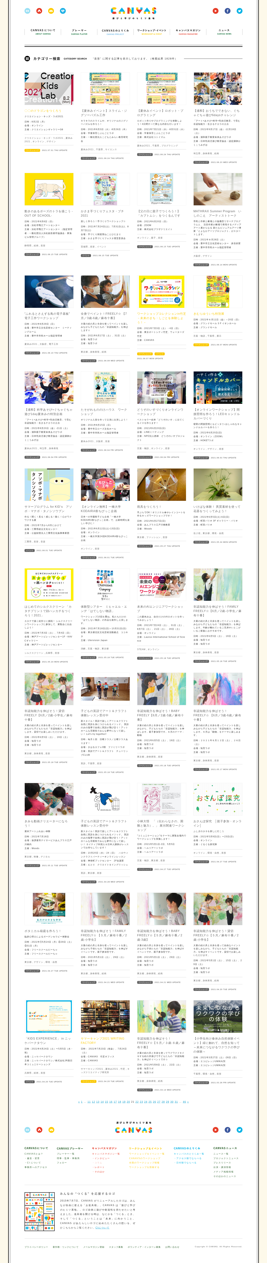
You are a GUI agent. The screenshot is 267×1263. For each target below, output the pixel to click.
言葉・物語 (199, 336)
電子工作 (53, 344)
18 (119, 1101)
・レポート (98, 1167)
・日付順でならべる (185, 1162)
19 (124, 1101)
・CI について (33, 1162)
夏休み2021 (87, 149)
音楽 (107, 441)
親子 (153, 238)
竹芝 (122, 1069)
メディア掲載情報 (223, 1171)
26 (154, 1101)
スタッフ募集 (116, 1247)
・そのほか (98, 1171)
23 (141, 1101)
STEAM (141, 649)
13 (98, 1101)
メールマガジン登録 (93, 1247)
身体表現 (207, 153)
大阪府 (197, 256)
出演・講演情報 (222, 1167)
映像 (36, 856)
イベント (101, 246)
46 (184, 1101)
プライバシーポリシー (36, 1247)
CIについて (103, 1227)
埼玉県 (197, 153)
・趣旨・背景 (32, 1158)
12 (93, 1101)
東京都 (84, 352)
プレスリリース (222, 1162)
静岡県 (28, 245)
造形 (43, 245)
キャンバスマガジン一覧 (106, 1154)
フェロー (62, 1162)
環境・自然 (218, 533)
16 (111, 1101)
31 (176, 1101)
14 (102, 1101)
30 (172, 1101)
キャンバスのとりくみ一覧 (189, 1154)
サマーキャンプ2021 (92, 1069)
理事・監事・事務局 (68, 1158)
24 (145, 1101)
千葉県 (99, 149)
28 (163, 1101)
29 (167, 1101)
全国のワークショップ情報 (144, 1162)
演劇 (83, 648)
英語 (83, 763)
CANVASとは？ (34, 1154)
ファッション (153, 537)
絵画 (216, 153)
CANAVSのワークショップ (145, 1158)
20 (128, 1101)
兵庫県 (49, 653)
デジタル (45, 856)
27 (159, 1101)
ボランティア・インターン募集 (144, 1247)
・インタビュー (101, 1158)
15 (106, 1101)
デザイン (51, 141)
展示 (219, 336)
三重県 (28, 541)
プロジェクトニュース (226, 1158)
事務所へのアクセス (36, 1167)
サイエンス (111, 149)
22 (137, 1101)
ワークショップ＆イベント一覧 (147, 1154)
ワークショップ (32, 150)
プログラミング (169, 145)
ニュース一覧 (221, 1154)
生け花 (197, 533)
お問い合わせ (172, 1247)
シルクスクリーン (34, 653)
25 (150, 1101)
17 (115, 1101)
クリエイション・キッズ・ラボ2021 (44, 138)
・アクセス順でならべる (188, 1158)
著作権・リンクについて (66, 1247)
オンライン (38, 141)
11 (89, 1101)
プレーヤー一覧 (66, 1154)
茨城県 (84, 246)
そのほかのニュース (224, 1176)
